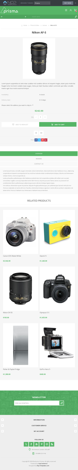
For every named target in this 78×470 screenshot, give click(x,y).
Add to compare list (36, 133)
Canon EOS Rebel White (12, 256)
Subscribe (61, 403)
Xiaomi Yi (43, 256)
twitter (39, 139)
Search (76, 17)
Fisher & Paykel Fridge (11, 369)
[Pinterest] (41, 444)
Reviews (39, 159)
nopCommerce (42, 463)
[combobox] (51, 17)
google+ (45, 139)
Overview (38, 153)
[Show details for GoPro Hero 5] (57, 345)
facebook (36, 139)
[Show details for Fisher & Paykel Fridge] (20, 345)
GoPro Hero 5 (45, 369)
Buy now (67, 3)
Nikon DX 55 (7, 313)
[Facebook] (31, 444)
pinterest (42, 139)
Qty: (32, 117)
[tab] (39, 153)
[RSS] (52, 444)
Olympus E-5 (44, 313)
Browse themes (27, 3)
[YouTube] (36, 444)
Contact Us (38, 164)
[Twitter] (26, 444)
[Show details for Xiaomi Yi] (57, 232)
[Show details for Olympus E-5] (57, 289)
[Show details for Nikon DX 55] (20, 289)
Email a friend (41, 133)
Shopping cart (75, 10)
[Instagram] (46, 444)
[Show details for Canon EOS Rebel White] (20, 232)
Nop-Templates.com (43, 466)
